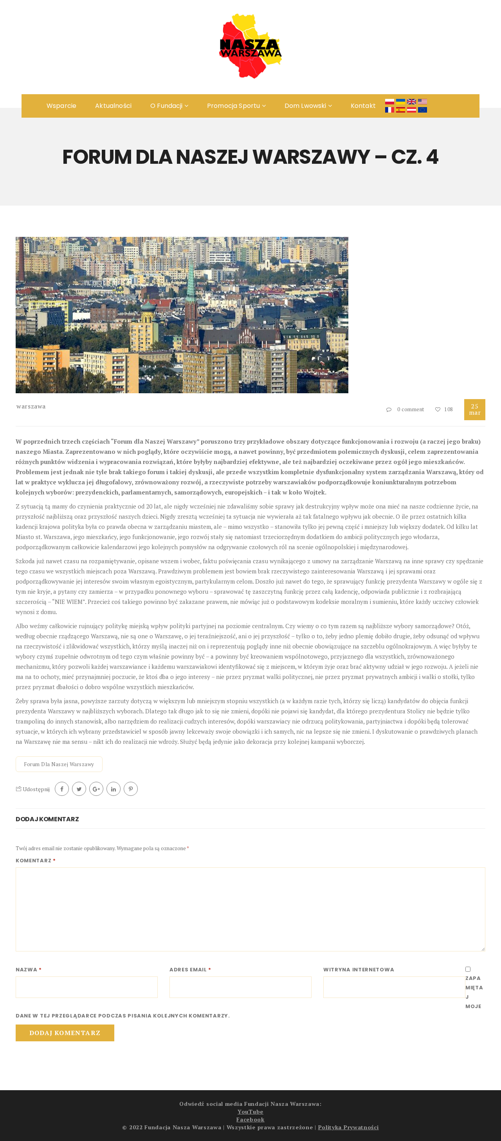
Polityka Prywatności (348, 1127)
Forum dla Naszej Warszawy (59, 764)
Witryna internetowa (358, 969)
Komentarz (36, 860)
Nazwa (29, 969)
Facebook (250, 1119)
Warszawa (31, 406)
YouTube (250, 1111)
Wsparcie (61, 105)
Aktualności (113, 105)
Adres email (190, 969)
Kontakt (363, 105)
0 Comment (410, 409)
